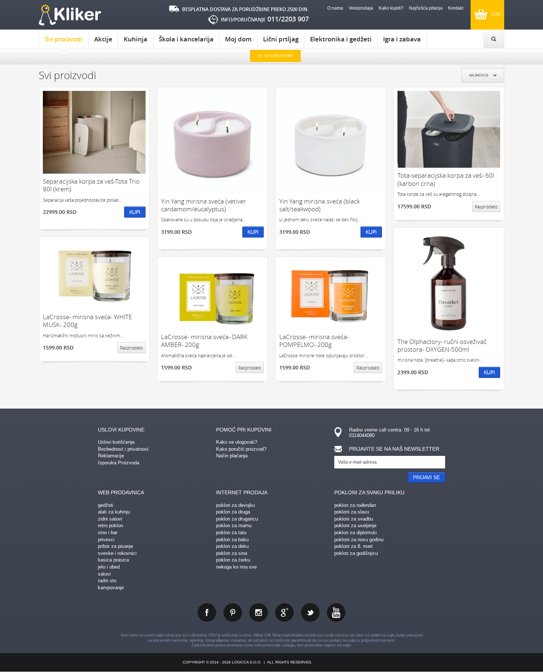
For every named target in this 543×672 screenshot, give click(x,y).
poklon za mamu (234, 525)
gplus (284, 612)
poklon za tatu (231, 532)
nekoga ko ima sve (236, 567)
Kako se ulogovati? (236, 442)
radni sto (107, 580)
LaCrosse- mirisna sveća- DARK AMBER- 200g (204, 341)
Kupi (134, 211)
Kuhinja (135, 39)
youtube (336, 612)
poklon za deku (232, 546)
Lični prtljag (280, 39)
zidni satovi (110, 519)
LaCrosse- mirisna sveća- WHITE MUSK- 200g (87, 321)
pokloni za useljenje (355, 525)
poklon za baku (232, 539)
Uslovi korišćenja (116, 442)
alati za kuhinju (114, 512)
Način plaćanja (231, 455)
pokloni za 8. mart (353, 546)
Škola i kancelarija (186, 39)
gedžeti (105, 505)
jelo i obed (109, 567)
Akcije (103, 39)
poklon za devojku (235, 505)
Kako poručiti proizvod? (241, 449)
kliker (70, 14)
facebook (207, 612)
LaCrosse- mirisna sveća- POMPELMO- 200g (314, 341)
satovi (104, 574)
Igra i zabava (402, 39)
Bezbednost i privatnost (123, 449)
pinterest (232, 612)
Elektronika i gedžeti (341, 39)
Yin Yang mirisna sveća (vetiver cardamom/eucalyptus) (203, 205)
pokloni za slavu (351, 512)
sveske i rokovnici (117, 553)
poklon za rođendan (355, 505)
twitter (310, 612)
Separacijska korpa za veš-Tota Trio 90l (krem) (91, 185)
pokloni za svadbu (353, 519)
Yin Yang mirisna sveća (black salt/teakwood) (319, 205)
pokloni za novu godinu (358, 539)
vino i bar (107, 532)
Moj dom (238, 39)
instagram (258, 612)
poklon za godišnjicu (356, 553)
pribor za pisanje (115, 546)
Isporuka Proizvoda (118, 462)
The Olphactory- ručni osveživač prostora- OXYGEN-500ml (441, 346)
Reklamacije (111, 455)
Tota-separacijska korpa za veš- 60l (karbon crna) (445, 179)
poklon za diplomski (355, 532)
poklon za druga (233, 512)
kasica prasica (113, 560)
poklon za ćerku (233, 560)
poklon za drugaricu (237, 519)
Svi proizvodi (64, 39)
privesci (106, 539)
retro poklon (110, 525)
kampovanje (111, 587)
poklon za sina (231, 553)
